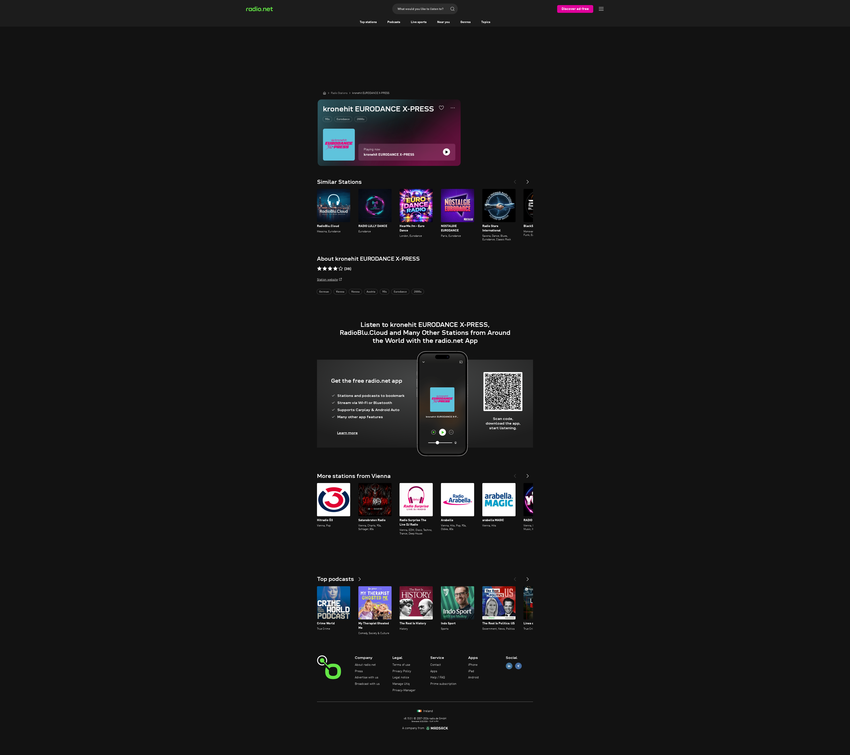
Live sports (419, 22)
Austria (371, 292)
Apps (433, 671)
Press (359, 671)
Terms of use (401, 664)
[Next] (527, 180)
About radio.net (365, 664)
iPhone (472, 664)
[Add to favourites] (441, 107)
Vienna (340, 292)
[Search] (452, 9)
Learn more (347, 433)
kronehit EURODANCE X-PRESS (389, 155)
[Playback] (446, 151)
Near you (443, 22)
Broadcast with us (367, 683)
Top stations (368, 22)
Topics (485, 22)
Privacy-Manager (403, 690)
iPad (471, 671)
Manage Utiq (401, 683)
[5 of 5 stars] (340, 268)
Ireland (427, 711)
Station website (327, 279)
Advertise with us (366, 677)
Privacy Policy (401, 671)
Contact (435, 664)
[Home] (324, 93)
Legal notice (400, 677)
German (324, 292)
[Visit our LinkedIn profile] (509, 666)
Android (473, 677)
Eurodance (343, 119)
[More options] (452, 108)
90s (327, 119)
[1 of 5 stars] (319, 268)
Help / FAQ (437, 677)
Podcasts (393, 22)
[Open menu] (601, 9)
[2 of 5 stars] (324, 268)
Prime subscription (443, 683)
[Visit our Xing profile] (518, 666)
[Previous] (515, 180)
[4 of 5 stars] (335, 268)
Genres (465, 22)
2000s (360, 119)
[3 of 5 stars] (330, 268)
